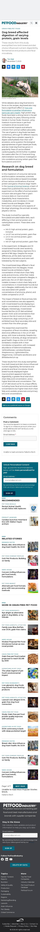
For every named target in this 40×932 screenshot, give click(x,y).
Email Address (9, 434)
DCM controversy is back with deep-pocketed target (14, 730)
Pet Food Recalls (9, 504)
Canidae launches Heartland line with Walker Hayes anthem (14, 522)
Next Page (20, 786)
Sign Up (9, 493)
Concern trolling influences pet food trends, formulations (13, 574)
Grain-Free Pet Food (11, 28)
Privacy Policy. (8, 489)
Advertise (15, 924)
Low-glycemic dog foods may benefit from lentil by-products (13, 687)
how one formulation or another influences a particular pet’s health (17, 110)
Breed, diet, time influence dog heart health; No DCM (13, 546)
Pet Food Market (9, 583)
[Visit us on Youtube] (10, 859)
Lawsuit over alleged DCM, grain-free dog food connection (13, 702)
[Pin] (23, 67)
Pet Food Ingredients (10, 610)
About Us (24, 924)
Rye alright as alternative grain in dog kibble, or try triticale (12, 615)
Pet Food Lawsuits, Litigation (14, 625)
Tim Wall (10, 59)
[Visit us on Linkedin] (6, 859)
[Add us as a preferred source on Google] (28, 399)
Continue (10, 444)
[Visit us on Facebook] (2, 859)
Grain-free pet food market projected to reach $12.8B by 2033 (13, 658)
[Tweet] (18, 67)
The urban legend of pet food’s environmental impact (12, 673)
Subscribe (6, 924)
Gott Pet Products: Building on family (14, 559)
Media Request (10, 926)
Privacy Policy (23, 926)
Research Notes (8, 542)
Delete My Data (20, 865)
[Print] (4, 67)
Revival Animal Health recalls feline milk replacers (14, 507)
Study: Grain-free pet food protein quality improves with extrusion (13, 716)
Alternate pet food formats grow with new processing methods (14, 588)
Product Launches (9, 517)
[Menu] (36, 23)
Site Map (34, 926)
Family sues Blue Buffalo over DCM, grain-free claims (14, 628)
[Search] (31, 23)
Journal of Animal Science (18, 186)
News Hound (7, 569)
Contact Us (34, 924)
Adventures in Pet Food (11, 668)
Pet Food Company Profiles (13, 556)
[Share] (8, 67)
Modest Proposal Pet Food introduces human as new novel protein (13, 644)
